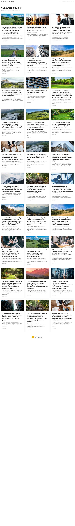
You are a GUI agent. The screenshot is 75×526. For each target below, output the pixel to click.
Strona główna (71, 1)
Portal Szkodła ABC (7, 2)
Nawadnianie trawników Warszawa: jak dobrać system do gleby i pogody (37, 92)
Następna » (40, 337)
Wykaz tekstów (62, 1)
